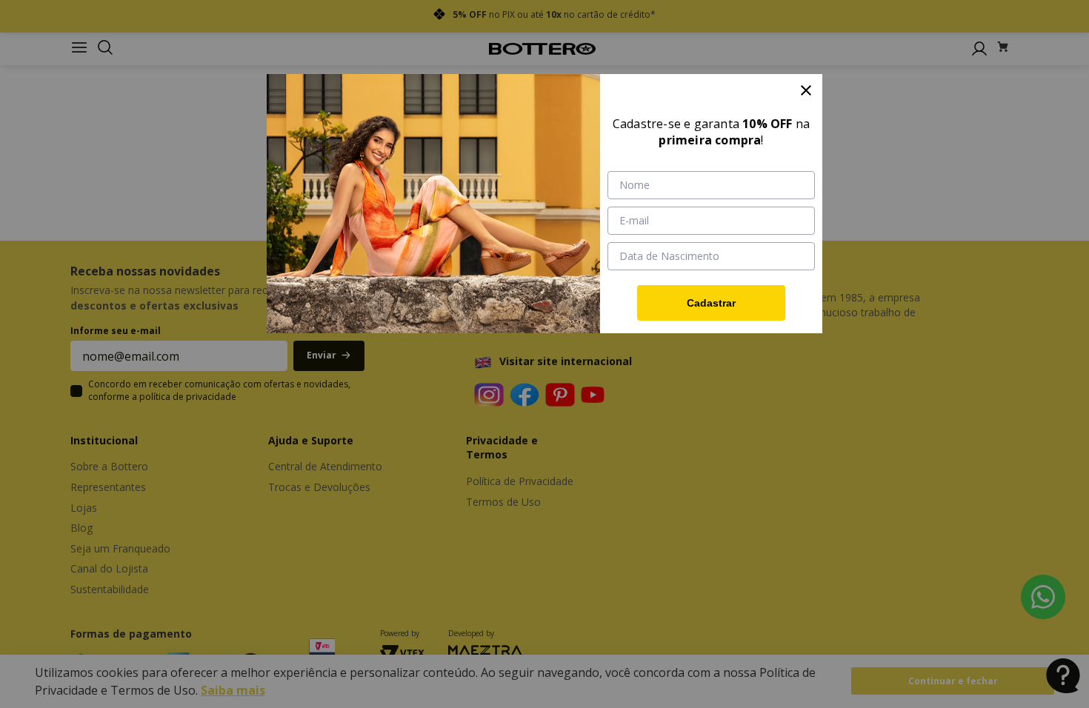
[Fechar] (806, 90)
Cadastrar (711, 303)
